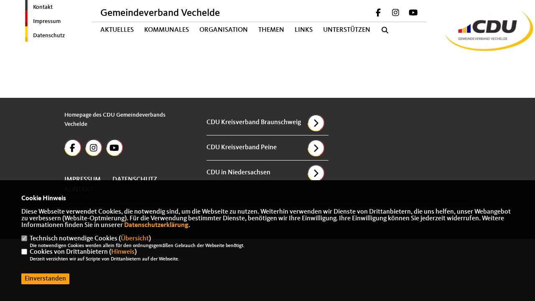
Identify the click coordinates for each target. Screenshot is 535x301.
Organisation (223, 30)
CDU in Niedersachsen (238, 172)
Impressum (47, 21)
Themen (271, 30)
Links (304, 30)
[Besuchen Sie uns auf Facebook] (378, 14)
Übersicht (135, 238)
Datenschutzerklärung (156, 225)
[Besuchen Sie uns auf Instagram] (396, 14)
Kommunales (166, 30)
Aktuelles (117, 30)
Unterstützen (346, 30)
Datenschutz (49, 35)
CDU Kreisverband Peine (241, 147)
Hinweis (123, 252)
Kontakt (43, 7)
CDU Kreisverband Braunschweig (253, 122)
